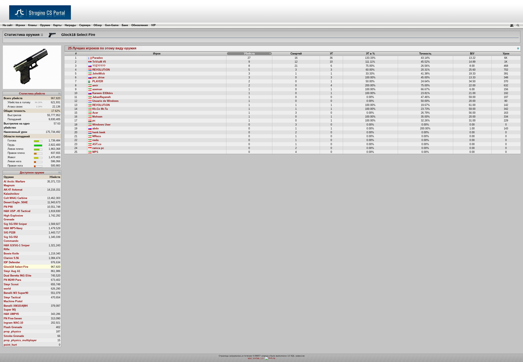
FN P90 (8, 206)
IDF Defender (12, 262)
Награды (70, 25)
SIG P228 (9, 232)
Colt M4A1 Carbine (15, 198)
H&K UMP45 (11, 313)
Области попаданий (17, 136)
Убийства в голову (19, 102)
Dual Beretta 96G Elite (17, 275)
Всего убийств (13, 98)
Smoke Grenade (14, 336)
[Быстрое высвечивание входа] (511, 25)
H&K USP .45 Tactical (17, 211)
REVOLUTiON (101, 69)
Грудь (11, 144)
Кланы (32, 25)
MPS (95, 151)
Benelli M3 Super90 (16, 292)
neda (95, 140)
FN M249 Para (12, 279)
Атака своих (15, 106)
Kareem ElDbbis (102, 93)
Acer (95, 112)
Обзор (98, 25)
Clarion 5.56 (11, 258)
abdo (95, 128)
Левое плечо (15, 148)
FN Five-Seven (13, 318)
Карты (57, 25)
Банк (125, 25)
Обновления (139, 25)
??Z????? (98, 65)
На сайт (7, 25)
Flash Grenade (13, 327)
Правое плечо (16, 152)
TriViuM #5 (99, 61)
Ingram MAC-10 (13, 322)
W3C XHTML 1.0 (256, 358)
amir (95, 85)
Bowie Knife (11, 253)
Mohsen (97, 116)
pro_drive (98, 77)
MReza (96, 136)
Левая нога (14, 161)
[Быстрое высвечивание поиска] (517, 25)
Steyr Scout (11, 284)
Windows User (101, 124)
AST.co (96, 144)
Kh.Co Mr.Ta (100, 108)
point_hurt (10, 344)
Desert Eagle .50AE (16, 202)
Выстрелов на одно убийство (17, 125)
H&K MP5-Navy (13, 228)
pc (93, 120)
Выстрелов (14, 115)
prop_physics (12, 331)
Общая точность (15, 110)
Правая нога (15, 165)
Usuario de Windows (105, 100)
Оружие (45, 25)
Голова (12, 140)
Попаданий (14, 119)
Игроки (20, 25)
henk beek (98, 132)
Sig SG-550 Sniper (15, 223)
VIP (153, 25)
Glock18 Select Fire (16, 266)
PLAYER (97, 81)
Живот (12, 157)
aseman (97, 89)
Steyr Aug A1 (12, 271)
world (7, 288)
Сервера (84, 25)
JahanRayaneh (101, 97)
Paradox (97, 57)
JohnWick (98, 73)
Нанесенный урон (15, 131)
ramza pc (98, 148)
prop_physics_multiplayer (20, 340)
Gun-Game (111, 25)
